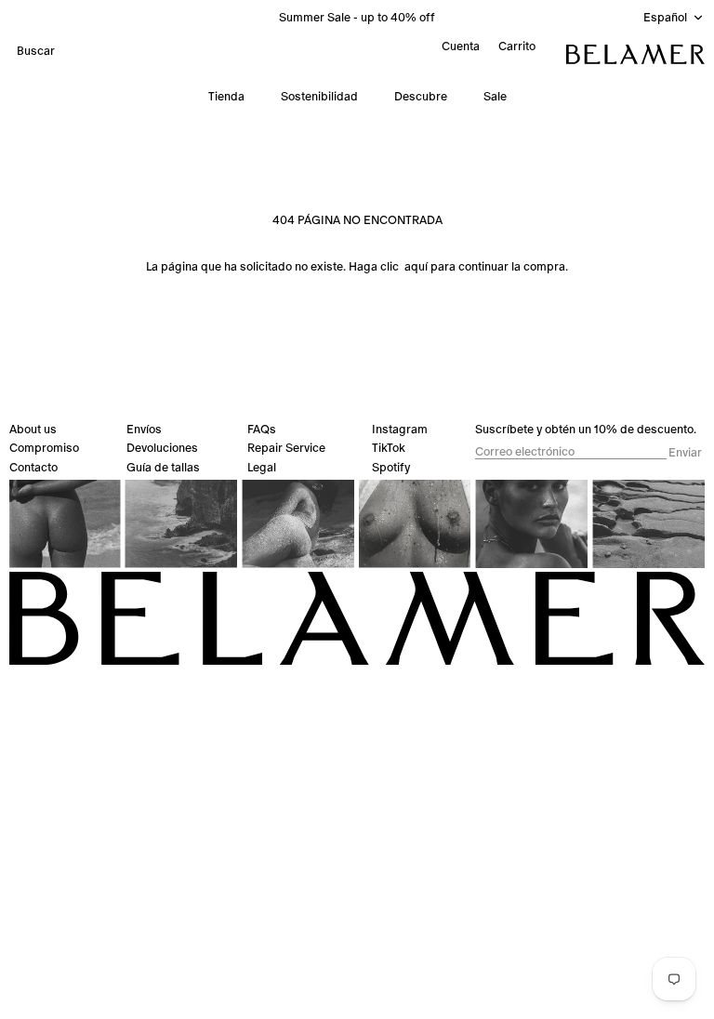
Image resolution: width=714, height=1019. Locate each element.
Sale (495, 96)
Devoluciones (162, 448)
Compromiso (44, 448)
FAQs (261, 429)
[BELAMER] (635, 54)
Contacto (33, 467)
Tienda (226, 96)
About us (33, 429)
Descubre (420, 96)
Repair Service (286, 448)
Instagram (400, 429)
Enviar (685, 452)
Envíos (144, 429)
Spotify (391, 467)
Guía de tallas (163, 467)
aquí (416, 266)
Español (665, 17)
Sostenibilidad (319, 96)
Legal (261, 467)
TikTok (388, 448)
